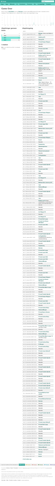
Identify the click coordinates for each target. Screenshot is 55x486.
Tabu (40, 82)
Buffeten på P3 (42, 55)
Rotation (48, 4)
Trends (3, 1)
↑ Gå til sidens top (26, 459)
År (17, 4)
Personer (29, 4)
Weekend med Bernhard (44, 445)
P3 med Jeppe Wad (43, 124)
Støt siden (3, 480)
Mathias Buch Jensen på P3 (45, 128)
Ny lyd (40, 80)
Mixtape (40, 33)
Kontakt (19, 480)
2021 (5, 37)
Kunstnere (22, 4)
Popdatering (42, 144)
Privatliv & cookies (13, 480)
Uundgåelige (41, 4)
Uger (7, 4)
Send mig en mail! (26, 468)
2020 (5, 40)
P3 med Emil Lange (43, 219)
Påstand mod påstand (44, 63)
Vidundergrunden (43, 78)
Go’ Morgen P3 (42, 94)
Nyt (35, 4)
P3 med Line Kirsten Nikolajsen (43, 221)
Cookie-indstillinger (25, 480)
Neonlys (41, 248)
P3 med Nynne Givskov (44, 312)
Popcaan (20, 11)
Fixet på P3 (41, 39)
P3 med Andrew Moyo (44, 307)
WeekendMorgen (43, 187)
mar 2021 (12, 47)
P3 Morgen (41, 344)
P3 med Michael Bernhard (45, 398)
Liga (40, 87)
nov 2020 (7, 47)
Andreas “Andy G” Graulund (12, 468)
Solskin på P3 (42, 37)
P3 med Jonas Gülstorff (44, 283)
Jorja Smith (11, 11)
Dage (2, 4)
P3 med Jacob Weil (43, 48)
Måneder (12, 4)
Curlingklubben (42, 155)
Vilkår (7, 480)
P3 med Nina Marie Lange (45, 287)
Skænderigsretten (43, 146)
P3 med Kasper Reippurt (44, 42)
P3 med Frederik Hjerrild (44, 53)
